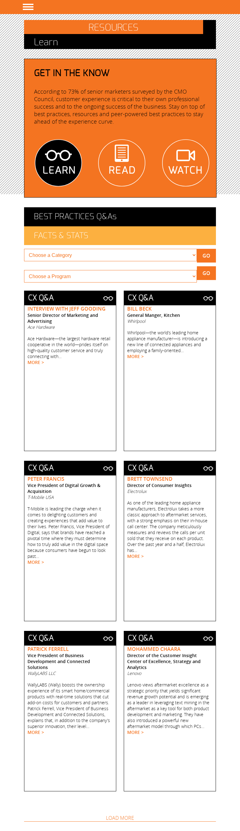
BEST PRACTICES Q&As (75, 217)
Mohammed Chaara (154, 649)
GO (206, 255)
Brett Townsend (149, 478)
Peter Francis (46, 478)
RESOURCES (113, 27)
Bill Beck (139, 308)
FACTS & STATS (61, 236)
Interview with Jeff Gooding (67, 308)
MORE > (36, 362)
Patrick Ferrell (48, 649)
